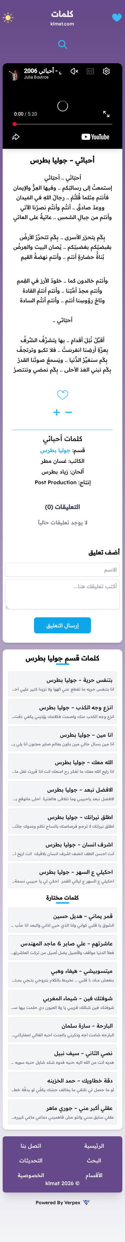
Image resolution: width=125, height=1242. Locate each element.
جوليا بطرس (55, 450)
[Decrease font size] (68, 412)
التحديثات (30, 1160)
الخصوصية (31, 1175)
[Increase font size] (56, 412)
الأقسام (94, 1175)
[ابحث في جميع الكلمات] (62, 44)
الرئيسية (94, 1145)
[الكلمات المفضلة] (116, 17)
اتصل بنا (31, 1145)
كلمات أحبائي (62, 438)
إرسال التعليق (62, 625)
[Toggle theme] (8, 17)
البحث (94, 1160)
